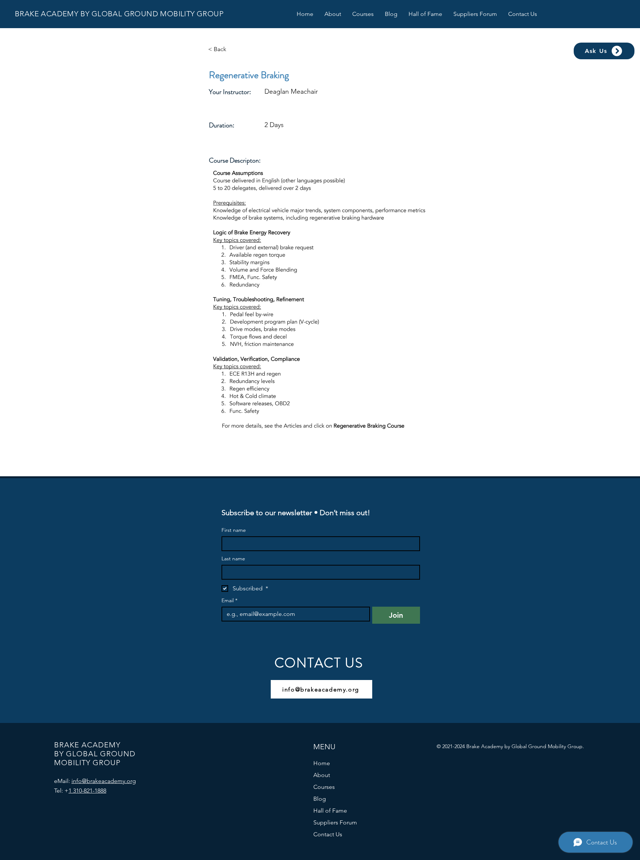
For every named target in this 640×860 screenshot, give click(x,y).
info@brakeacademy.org (103, 780)
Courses (324, 786)
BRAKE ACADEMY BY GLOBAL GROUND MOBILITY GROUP (119, 13)
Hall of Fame (330, 810)
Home (321, 763)
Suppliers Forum (335, 822)
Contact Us (327, 834)
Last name (233, 559)
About (321, 775)
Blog (319, 798)
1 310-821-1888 (87, 790)
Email (229, 600)
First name (233, 530)
